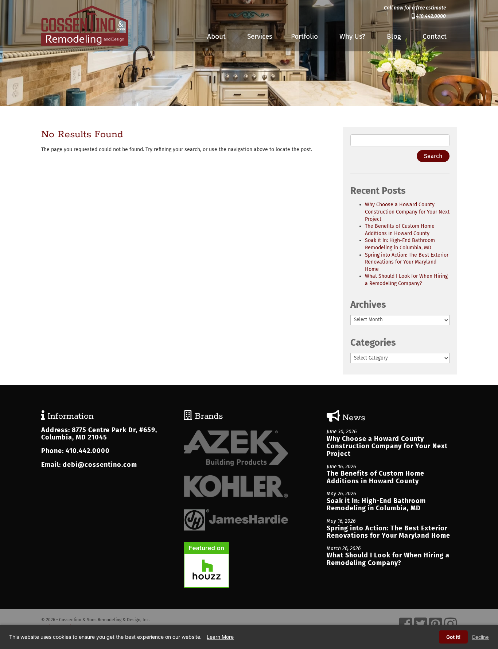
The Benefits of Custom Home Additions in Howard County (375, 477)
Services (259, 36)
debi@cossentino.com (100, 465)
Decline (480, 637)
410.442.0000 (430, 16)
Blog (394, 36)
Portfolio (304, 36)
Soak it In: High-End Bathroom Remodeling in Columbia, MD (376, 504)
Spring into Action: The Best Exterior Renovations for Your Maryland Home (406, 262)
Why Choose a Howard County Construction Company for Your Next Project (407, 211)
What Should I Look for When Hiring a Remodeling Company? (388, 559)
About (216, 36)
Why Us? (352, 36)
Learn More (220, 637)
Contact (435, 36)
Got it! (453, 637)
